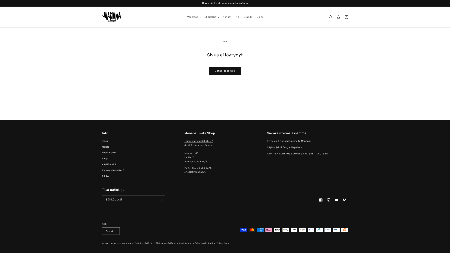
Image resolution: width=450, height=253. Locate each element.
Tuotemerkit (109, 152)
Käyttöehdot (109, 164)
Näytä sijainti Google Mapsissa (284, 147)
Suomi (109, 231)
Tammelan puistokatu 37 (198, 141)
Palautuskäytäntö (143, 243)
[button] (193, 17)
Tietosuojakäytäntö (113, 170)
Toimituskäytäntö (204, 243)
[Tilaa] (161, 200)
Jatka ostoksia (225, 70)
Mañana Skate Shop (121, 243)
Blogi (105, 158)
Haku (105, 141)
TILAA (105, 176)
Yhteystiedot (223, 243)
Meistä (106, 146)
